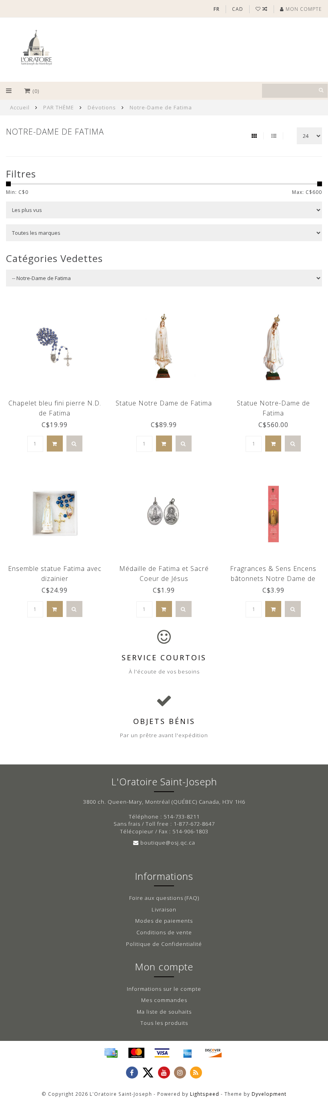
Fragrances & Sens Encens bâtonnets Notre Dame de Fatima (273, 578)
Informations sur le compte (164, 988)
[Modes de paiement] (111, 1053)
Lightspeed (204, 1094)
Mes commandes (164, 1000)
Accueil (20, 107)
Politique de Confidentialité (164, 944)
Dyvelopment (269, 1094)
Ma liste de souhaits (164, 1011)
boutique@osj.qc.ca (167, 842)
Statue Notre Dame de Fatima (164, 403)
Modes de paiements (164, 920)
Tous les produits (164, 1022)
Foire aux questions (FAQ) (164, 897)
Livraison (164, 909)
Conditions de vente (164, 932)
